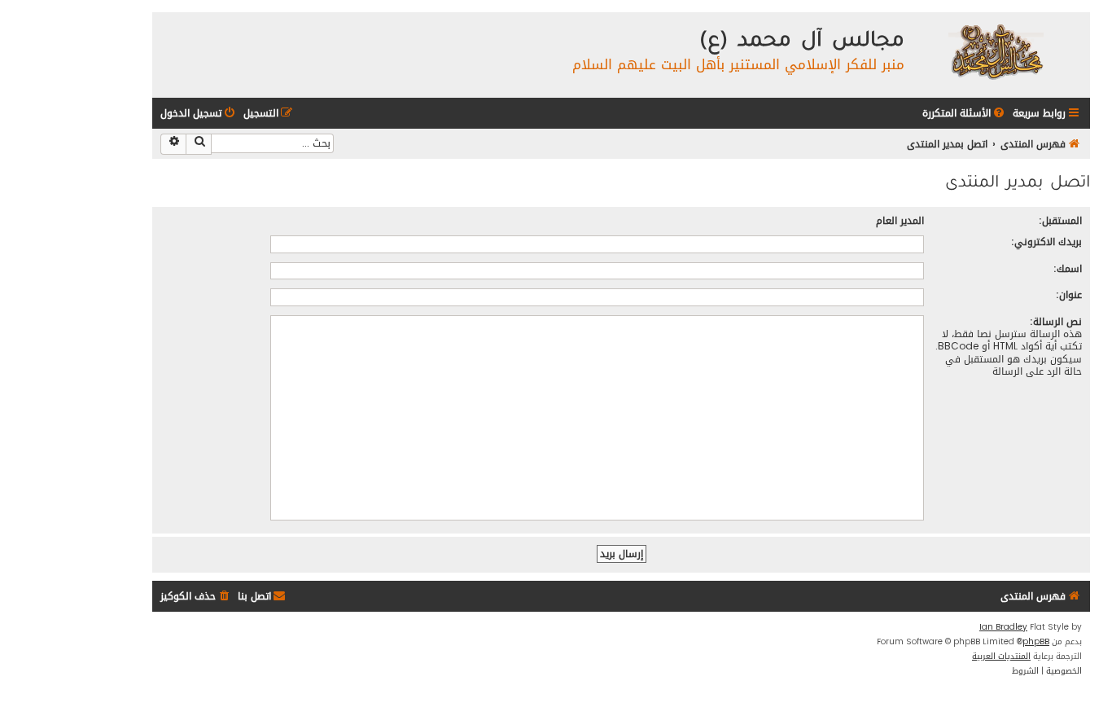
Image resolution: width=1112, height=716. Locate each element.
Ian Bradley (1003, 627)
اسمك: (1067, 268)
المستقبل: (1060, 220)
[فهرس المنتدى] (995, 51)
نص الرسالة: (1056, 321)
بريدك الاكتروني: (1046, 241)
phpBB (1035, 642)
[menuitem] (964, 114)
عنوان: (1069, 294)
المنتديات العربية (1001, 656)
